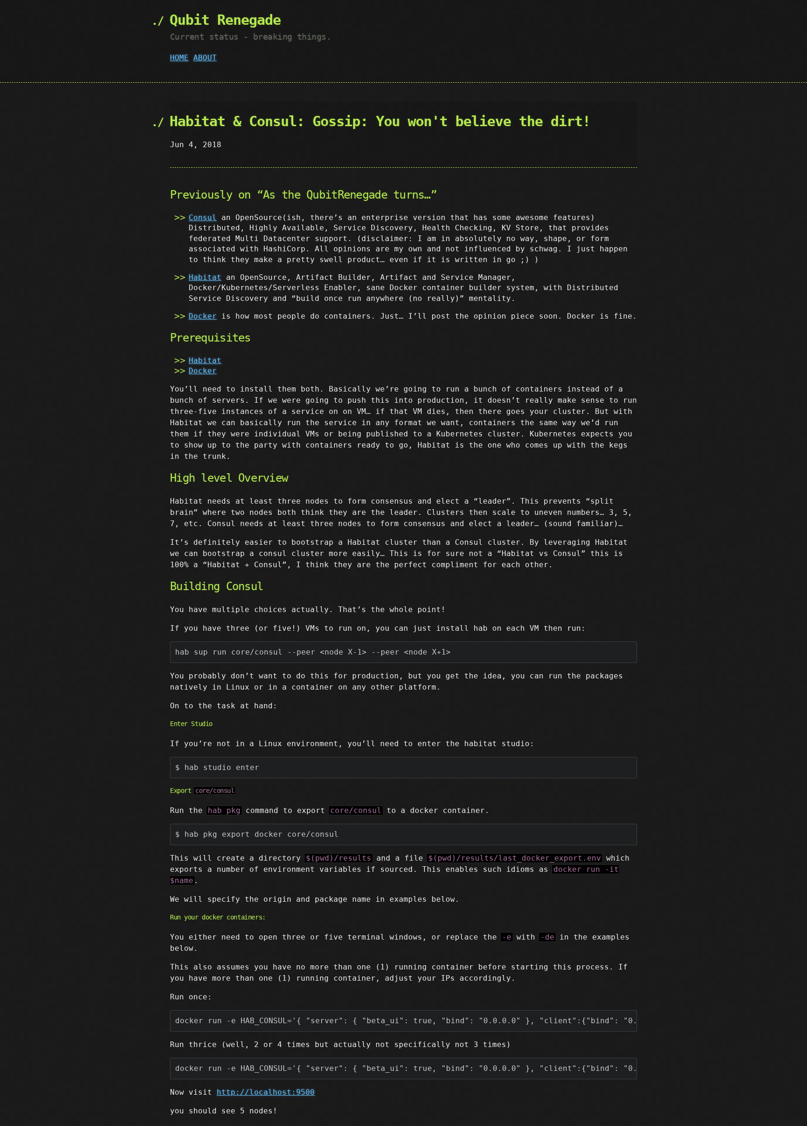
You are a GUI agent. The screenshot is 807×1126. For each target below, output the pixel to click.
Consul (203, 217)
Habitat (205, 277)
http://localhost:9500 (266, 1092)
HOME (179, 57)
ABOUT (205, 57)
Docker (203, 316)
